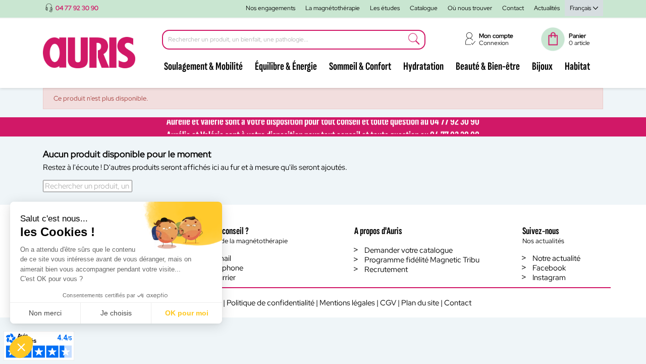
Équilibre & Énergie (286, 66)
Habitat (577, 66)
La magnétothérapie (332, 8)
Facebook (549, 268)
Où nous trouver (470, 8)
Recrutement (386, 269)
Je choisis (116, 313)
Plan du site (420, 303)
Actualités (547, 8)
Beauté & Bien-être (488, 66)
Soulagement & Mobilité (203, 66)
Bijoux (542, 66)
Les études (385, 8)
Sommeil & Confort (360, 66)
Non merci (45, 313)
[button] (21, 347)
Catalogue (424, 8)
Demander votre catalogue (408, 250)
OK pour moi (186, 313)
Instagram (549, 277)
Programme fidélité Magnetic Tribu (421, 260)
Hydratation (423, 66)
